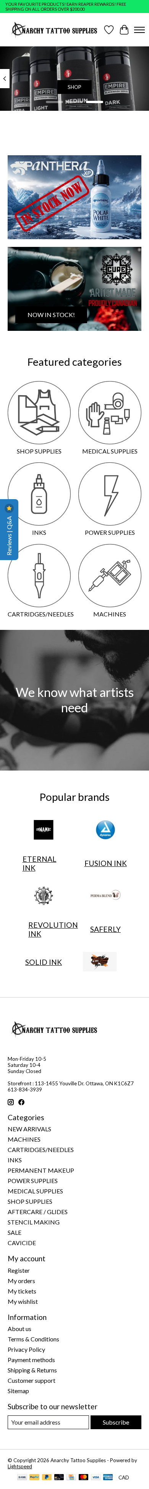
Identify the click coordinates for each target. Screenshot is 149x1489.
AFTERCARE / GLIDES (38, 1211)
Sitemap (18, 1390)
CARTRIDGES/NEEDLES (41, 614)
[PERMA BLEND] (105, 896)
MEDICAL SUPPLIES (110, 451)
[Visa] (96, 1477)
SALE (14, 1232)
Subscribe (116, 1422)
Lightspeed (20, 1466)
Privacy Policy (26, 1349)
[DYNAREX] (105, 830)
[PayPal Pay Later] (47, 1477)
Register (19, 1270)
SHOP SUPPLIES (39, 451)
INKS (39, 532)
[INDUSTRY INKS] (43, 896)
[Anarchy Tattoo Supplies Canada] (54, 29)
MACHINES (109, 614)
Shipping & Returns (32, 1370)
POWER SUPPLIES (110, 532)
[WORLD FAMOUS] (99, 962)
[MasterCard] (84, 1477)
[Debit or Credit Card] (59, 1477)
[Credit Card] (71, 1477)
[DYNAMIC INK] (43, 830)
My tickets (22, 1291)
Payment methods (31, 1359)
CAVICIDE (22, 1242)
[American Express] (108, 1477)
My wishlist (23, 1301)
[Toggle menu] (139, 30)
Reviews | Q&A (9, 535)
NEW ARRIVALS (29, 1128)
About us (19, 1328)
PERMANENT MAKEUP (41, 1170)
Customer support (31, 1380)
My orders (21, 1280)
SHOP (74, 87)
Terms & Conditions (33, 1339)
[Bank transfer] (22, 1477)
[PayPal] (34, 1477)
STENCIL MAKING (34, 1222)
